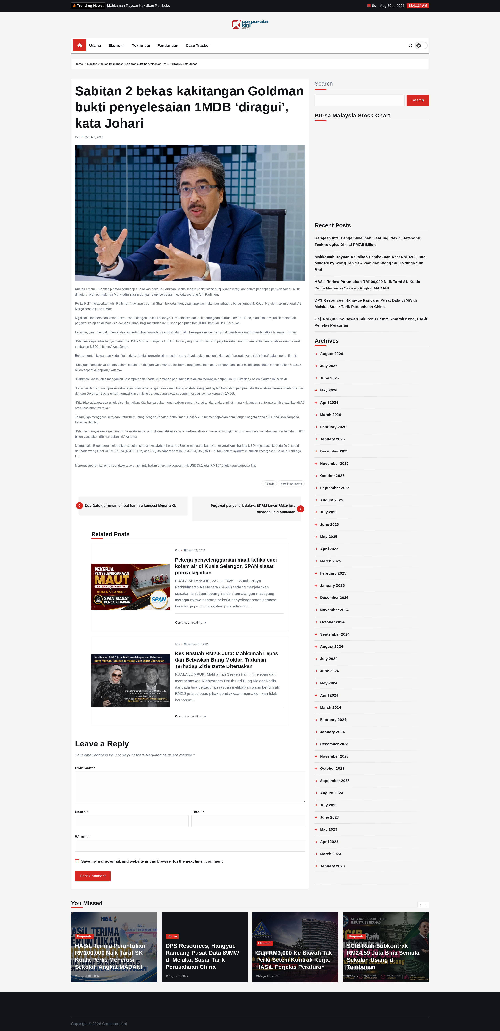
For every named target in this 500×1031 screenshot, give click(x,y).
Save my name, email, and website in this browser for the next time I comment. (152, 861)
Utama (95, 45)
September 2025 (335, 488)
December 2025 (334, 451)
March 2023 (330, 854)
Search (324, 84)
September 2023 (335, 781)
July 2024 (329, 659)
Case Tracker (198, 45)
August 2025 (331, 500)
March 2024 (330, 707)
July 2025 (329, 512)
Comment (85, 768)
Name (81, 812)
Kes (77, 137)
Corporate (265, 936)
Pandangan (168, 45)
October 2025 (332, 476)
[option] (114, 947)
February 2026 (333, 427)
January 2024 (332, 732)
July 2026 (329, 366)
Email (197, 812)
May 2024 (329, 683)
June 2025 (329, 524)
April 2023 (329, 842)
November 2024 (334, 610)
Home (79, 63)
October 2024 (332, 622)
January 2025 (332, 585)
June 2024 (329, 671)
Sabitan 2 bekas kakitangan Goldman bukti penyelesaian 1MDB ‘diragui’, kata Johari (142, 63)
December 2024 (334, 598)
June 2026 (329, 378)
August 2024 (331, 646)
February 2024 (333, 720)
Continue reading (189, 622)
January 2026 (332, 439)
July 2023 (329, 805)
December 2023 (334, 744)
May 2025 (329, 537)
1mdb (270, 483)
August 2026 (331, 354)
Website (82, 837)
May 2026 (329, 390)
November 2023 (334, 756)
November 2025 (334, 463)
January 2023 (332, 866)
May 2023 (329, 829)
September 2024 (335, 634)
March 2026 (330, 415)
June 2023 (329, 817)
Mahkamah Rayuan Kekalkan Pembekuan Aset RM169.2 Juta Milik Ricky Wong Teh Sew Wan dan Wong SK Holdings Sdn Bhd (370, 263)
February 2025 (333, 573)
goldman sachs (292, 483)
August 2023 (331, 793)
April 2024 (329, 695)
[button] (420, 905)
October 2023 (332, 768)
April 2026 (329, 402)
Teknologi (141, 45)
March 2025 (330, 561)
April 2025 (329, 549)
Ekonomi (116, 45)
